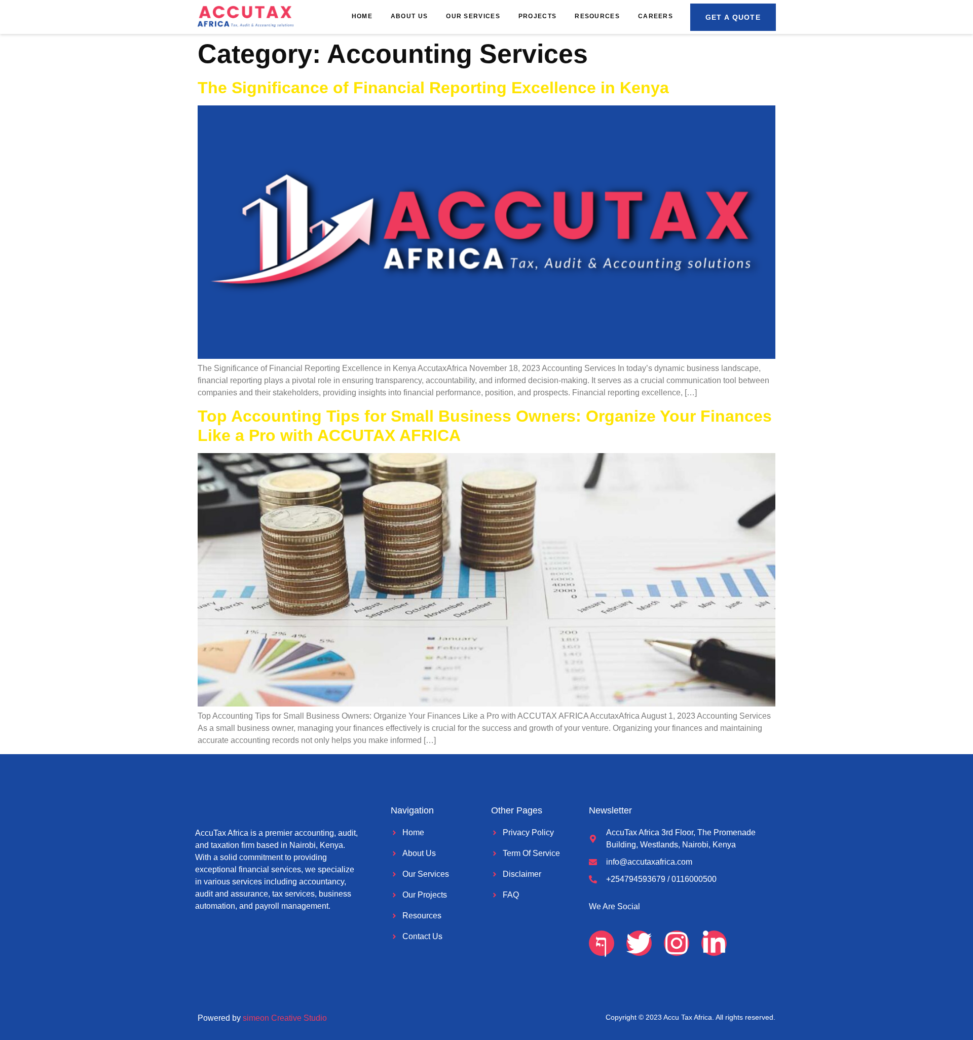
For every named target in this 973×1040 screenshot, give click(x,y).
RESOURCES (597, 16)
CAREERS (655, 16)
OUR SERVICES (473, 16)
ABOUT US (409, 16)
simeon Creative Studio (285, 1018)
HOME (362, 16)
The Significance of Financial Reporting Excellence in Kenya (433, 88)
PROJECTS (537, 16)
